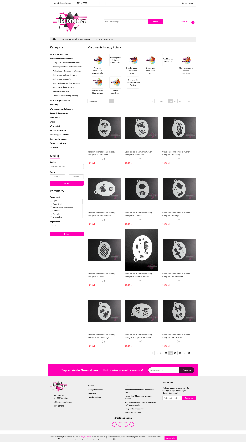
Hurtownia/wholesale (133, 413)
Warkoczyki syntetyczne (61, 109)
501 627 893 (59, 406)
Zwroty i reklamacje (95, 390)
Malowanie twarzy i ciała (61, 59)
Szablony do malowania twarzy (65, 75)
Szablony (54, 105)
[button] (167, 382)
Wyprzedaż (55, 126)
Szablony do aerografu (62, 79)
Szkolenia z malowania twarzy (76, 39)
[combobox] (101, 101)
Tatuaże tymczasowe (60, 100)
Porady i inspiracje (104, 39)
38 (180, 101)
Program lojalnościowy (134, 409)
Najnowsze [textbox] (93, 101)
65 (189, 101)
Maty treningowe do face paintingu (67, 83)
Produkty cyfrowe (58, 143)
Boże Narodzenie (58, 130)
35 (166, 101)
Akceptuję (170, 438)
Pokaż (66, 234)
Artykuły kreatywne (59, 113)
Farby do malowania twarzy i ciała (66, 63)
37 (175, 101)
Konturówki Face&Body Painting (65, 95)
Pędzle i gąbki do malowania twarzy (67, 71)
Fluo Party (55, 117)
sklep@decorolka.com (63, 402)
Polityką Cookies (85, 437)
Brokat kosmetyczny (61, 91)
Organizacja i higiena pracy (63, 87)
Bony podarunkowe (59, 139)
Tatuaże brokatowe (59, 54)
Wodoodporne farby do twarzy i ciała (67, 67)
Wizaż (53, 122)
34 (161, 101)
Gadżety (54, 147)
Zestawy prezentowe (59, 135)
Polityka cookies (94, 397)
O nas (127, 386)
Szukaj (66, 183)
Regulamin (92, 393)
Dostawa (91, 386)
